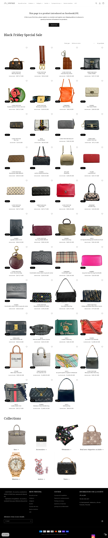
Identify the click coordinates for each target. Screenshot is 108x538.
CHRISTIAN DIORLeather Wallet (91, 73)
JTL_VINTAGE (46, 534)
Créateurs (31, 498)
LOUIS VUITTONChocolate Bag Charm (66, 73)
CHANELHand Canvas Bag (66, 239)
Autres (40, 479)
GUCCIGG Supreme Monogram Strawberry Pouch (91, 239)
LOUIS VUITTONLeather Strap (41, 73)
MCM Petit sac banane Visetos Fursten (41, 338)
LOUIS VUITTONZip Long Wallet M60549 (41, 239)
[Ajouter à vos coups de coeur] (27, 48)
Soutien (31, 503)
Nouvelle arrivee (33, 495)
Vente (66, 479)
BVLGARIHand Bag (66, 172)
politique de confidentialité (61, 506)
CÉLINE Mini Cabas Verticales (16, 372)
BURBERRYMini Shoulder (66, 106)
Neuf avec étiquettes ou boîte (91, 449)
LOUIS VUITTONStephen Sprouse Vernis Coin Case (16, 106)
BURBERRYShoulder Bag (91, 205)
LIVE (30, 512)
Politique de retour (59, 501)
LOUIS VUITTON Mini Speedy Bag (16, 73)
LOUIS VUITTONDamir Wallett (16, 205)
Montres (15, 479)
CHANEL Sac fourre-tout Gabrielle (91, 338)
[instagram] (93, 536)
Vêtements (66, 449)
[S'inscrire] (30, 521)
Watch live (54, 25)
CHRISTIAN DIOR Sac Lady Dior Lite (41, 372)
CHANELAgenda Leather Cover (16, 239)
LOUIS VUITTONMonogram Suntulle (41, 106)
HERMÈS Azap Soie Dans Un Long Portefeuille (92, 272)
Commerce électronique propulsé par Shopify (58, 534)
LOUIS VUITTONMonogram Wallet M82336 (16, 172)
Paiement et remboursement (61, 498)
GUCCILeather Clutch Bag (67, 338)
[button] (31, 3)
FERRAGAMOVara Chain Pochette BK (16, 338)
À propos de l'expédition (60, 495)
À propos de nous (33, 506)
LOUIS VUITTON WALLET (66, 138)
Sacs (15, 449)
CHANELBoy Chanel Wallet (92, 106)
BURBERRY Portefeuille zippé (66, 272)
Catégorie (31, 501)
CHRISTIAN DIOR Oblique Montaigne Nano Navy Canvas (92, 305)
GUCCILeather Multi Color (16, 405)
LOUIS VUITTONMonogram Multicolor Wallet (41, 305)
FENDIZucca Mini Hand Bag (66, 305)
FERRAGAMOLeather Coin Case (91, 139)
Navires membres (33, 509)
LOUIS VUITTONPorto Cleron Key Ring (16, 272)
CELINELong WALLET (92, 172)
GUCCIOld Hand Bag (66, 405)
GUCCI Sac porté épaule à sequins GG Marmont (66, 372)
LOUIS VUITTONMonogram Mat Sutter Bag (92, 372)
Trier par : (67, 43)
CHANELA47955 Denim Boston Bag (41, 172)
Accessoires (40, 449)
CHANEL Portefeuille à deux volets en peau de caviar (41, 272)
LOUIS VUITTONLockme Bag (66, 205)
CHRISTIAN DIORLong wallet (41, 205)
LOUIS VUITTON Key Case (16, 139)
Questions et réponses (60, 503)
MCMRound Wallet (41, 139)
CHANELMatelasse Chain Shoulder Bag (41, 405)
